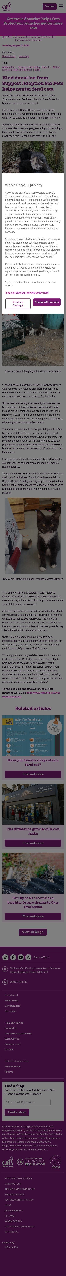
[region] (33, 243)
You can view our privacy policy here (27, 293)
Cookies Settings (18, 304)
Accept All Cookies (47, 302)
